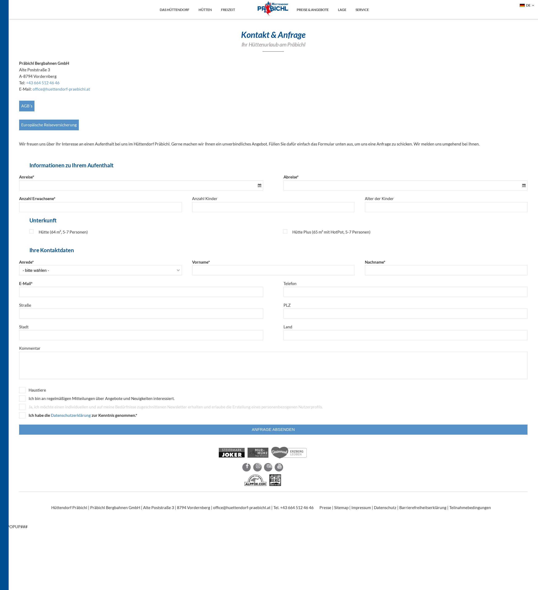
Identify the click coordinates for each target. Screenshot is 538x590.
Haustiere (37, 390)
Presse (325, 507)
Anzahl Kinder (205, 198)
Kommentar (30, 348)
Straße (25, 305)
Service (359, 3)
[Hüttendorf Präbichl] (270, 14)
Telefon (290, 283)
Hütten (202, 3)
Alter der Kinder (379, 198)
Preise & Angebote (310, 3)
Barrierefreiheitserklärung (422, 507)
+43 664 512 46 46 (42, 82)
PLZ (287, 305)
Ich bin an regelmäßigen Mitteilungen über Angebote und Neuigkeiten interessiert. (102, 398)
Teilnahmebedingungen (470, 507)
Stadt (24, 326)
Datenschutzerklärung (71, 415)
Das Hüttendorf (172, 3)
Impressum (361, 507)
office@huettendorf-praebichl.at (61, 89)
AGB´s (26, 105)
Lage (339, 3)
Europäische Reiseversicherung (49, 124)
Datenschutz (385, 507)
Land (288, 326)
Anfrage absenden (273, 429)
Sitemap (341, 507)
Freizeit (225, 3)
